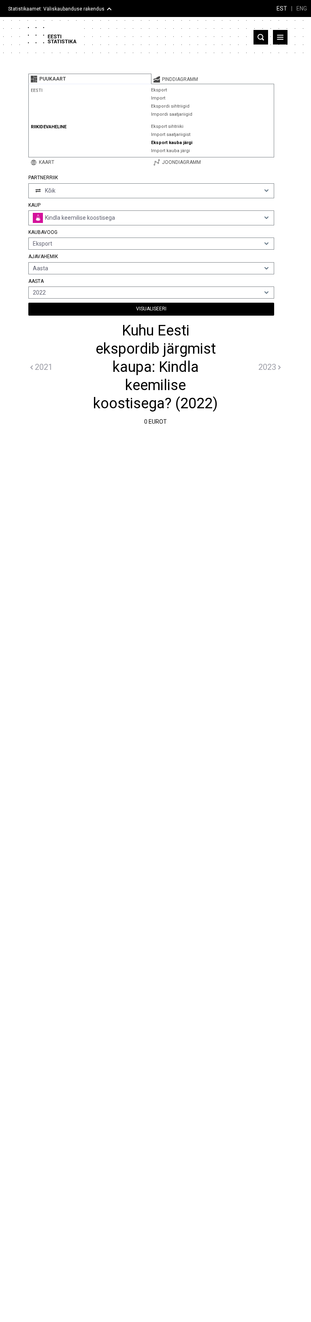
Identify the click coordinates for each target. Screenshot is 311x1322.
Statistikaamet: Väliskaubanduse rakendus (56, 9)
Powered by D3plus (155, 950)
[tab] (89, 79)
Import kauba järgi (170, 150)
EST (282, 8)
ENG (301, 8)
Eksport (159, 90)
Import (158, 98)
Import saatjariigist (170, 134)
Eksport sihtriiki (167, 126)
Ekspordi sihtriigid (170, 106)
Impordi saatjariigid (171, 114)
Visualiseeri (151, 309)
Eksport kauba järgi (171, 142)
